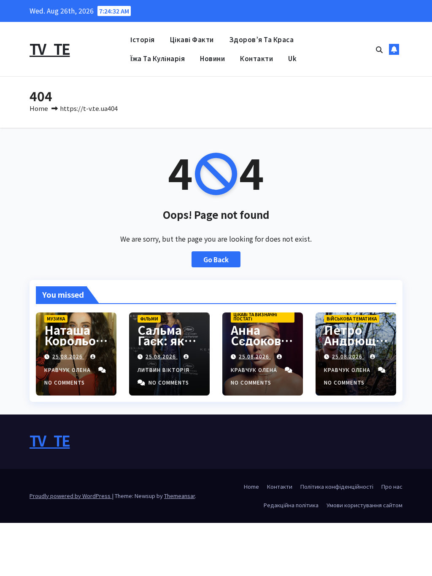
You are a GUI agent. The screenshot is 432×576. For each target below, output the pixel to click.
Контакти (256, 58)
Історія (142, 39)
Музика (56, 318)
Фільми (149, 318)
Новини (212, 58)
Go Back (216, 259)
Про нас (391, 486)
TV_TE (50, 48)
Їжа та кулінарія (157, 58)
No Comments (64, 382)
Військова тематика (352, 318)
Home (39, 108)
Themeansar (179, 496)
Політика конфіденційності (336, 486)
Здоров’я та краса (261, 39)
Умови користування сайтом (364, 505)
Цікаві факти (192, 39)
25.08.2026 (68, 356)
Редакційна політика (291, 505)
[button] (379, 49)
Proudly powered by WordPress (71, 496)
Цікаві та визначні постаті (255, 316)
